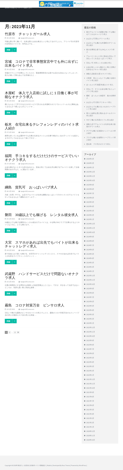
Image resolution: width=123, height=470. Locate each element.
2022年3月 (90, 366)
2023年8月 (90, 293)
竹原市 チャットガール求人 (27, 34)
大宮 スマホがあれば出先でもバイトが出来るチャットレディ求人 (42, 244)
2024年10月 (90, 232)
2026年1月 (90, 167)
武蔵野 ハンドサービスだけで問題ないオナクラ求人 (42, 276)
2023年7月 (90, 297)
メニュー (113, 4)
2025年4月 (90, 206)
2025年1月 (90, 219)
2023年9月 (90, 288)
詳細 (8, 50)
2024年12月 (90, 224)
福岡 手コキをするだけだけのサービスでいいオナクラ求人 (42, 158)
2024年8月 (90, 241)
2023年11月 (90, 280)
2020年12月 (90, 431)
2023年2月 (90, 319)
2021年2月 (90, 422)
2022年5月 (90, 358)
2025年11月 (90, 176)
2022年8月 (90, 345)
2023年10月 (90, 284)
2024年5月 (90, 254)
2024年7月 (90, 245)
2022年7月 (90, 349)
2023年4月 (90, 310)
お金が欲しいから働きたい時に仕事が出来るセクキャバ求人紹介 (101, 68)
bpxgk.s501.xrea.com (27, 38)
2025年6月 (90, 198)
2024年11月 (90, 228)
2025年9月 (90, 185)
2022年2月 (90, 371)
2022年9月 (90, 340)
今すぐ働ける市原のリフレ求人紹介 (100, 120)
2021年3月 (90, 418)
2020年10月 (90, 440)
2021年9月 (90, 392)
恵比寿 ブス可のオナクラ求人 (98, 144)
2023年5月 (90, 306)
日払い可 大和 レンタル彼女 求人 (99, 63)
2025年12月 (90, 172)
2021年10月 (90, 388)
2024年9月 (90, 237)
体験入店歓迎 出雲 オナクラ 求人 (99, 74)
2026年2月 (90, 163)
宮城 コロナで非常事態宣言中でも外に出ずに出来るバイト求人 (41, 63)
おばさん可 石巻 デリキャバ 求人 (99, 102)
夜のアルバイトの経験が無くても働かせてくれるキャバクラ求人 (101, 33)
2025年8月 (90, 189)
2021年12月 (90, 379)
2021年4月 (90, 414)
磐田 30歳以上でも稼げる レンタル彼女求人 (41, 215)
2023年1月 (90, 323)
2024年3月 (90, 262)
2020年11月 (90, 435)
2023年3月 (90, 314)
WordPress (82, 465)
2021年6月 (90, 405)
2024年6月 (90, 250)
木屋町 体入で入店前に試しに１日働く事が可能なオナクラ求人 (41, 95)
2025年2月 (90, 215)
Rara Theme (66, 465)
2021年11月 (90, 384)
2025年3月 (90, 211)
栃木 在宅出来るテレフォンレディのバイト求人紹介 (42, 126)
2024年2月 (90, 267)
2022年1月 (90, 375)
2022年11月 (90, 332)
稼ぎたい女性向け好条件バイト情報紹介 (34, 5)
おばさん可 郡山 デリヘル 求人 (98, 38)
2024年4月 (90, 258)
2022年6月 (90, 353)
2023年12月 (90, 275)
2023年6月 (90, 301)
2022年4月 (90, 362)
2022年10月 (90, 336)
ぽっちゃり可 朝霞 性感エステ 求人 (99, 85)
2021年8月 (90, 397)
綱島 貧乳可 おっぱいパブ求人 (31, 187)
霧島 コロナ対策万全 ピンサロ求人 (34, 305)
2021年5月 (90, 409)
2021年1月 (90, 427)
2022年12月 (90, 327)
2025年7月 (90, 193)
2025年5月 (90, 202)
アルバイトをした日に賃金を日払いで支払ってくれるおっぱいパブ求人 (101, 57)
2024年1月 (90, 271)
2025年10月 (90, 180)
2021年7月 (90, 401)
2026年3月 (90, 159)
